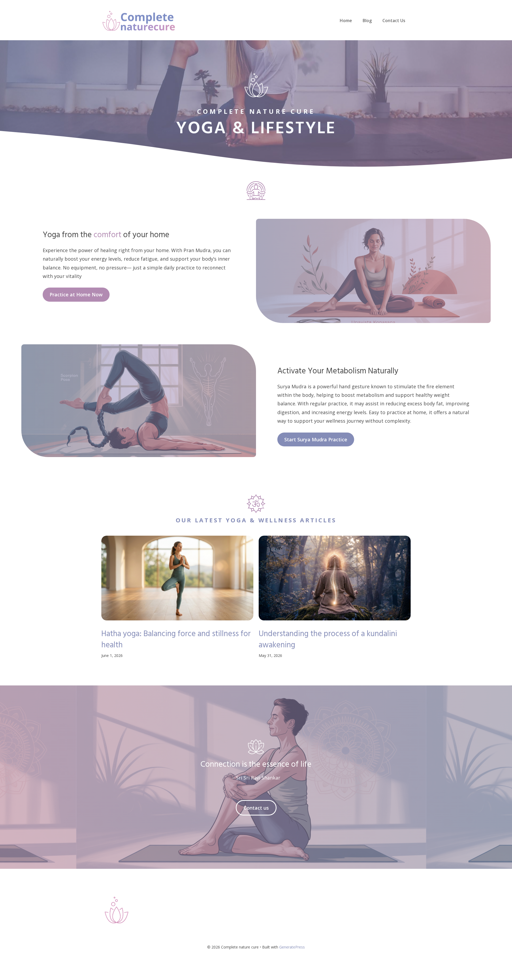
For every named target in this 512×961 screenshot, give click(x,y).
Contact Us (393, 20)
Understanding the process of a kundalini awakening (328, 640)
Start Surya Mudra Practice (315, 439)
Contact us (256, 808)
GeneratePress (292, 947)
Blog (367, 20)
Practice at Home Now (76, 294)
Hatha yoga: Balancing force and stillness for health (176, 640)
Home (346, 20)
